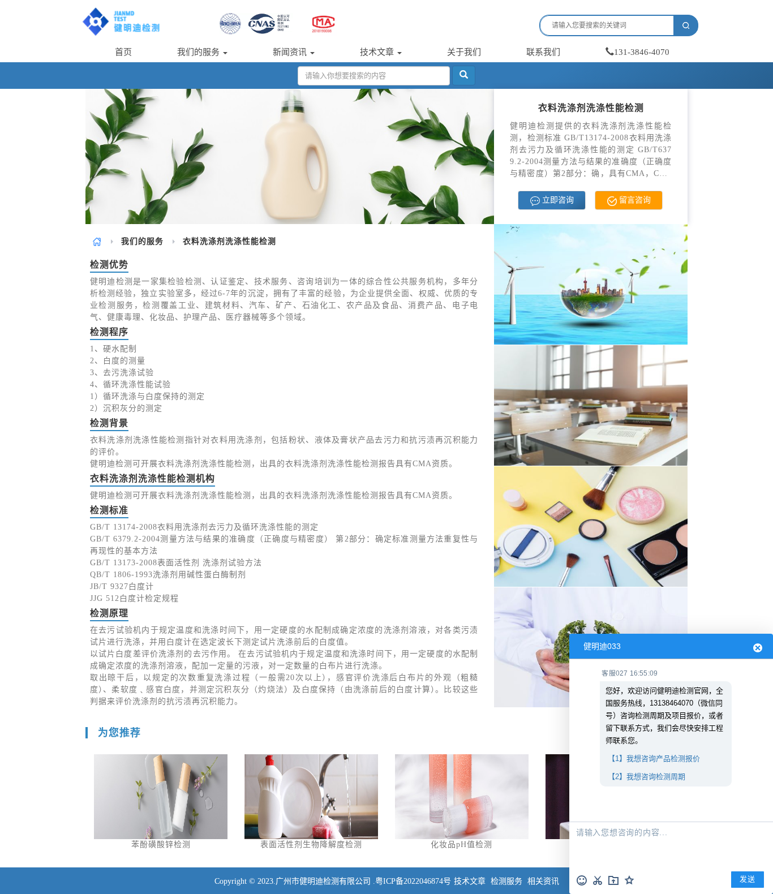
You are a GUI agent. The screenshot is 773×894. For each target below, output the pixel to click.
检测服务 (506, 881)
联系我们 (543, 52)
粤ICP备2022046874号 (413, 881)
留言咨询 (634, 200)
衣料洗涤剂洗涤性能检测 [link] (229, 241)
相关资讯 (543, 881)
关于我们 (464, 52)
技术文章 (378, 52)
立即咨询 (557, 200)
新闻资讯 (291, 52)
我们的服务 (199, 52)
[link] (97, 241)
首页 (123, 52)
